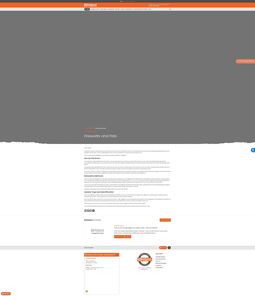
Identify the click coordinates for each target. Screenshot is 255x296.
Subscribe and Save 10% (129, 1)
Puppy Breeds (111, 9)
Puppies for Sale (95, 9)
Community (90, 131)
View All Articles (165, 220)
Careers (123, 9)
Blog (150, 9)
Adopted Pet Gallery (161, 263)
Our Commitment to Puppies (141, 9)
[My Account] (170, 9)
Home (85, 128)
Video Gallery (103, 9)
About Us (158, 261)
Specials (117, 9)
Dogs (93, 128)
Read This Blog (119, 236)
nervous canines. (133, 180)
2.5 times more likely (98, 203)
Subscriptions (129, 9)
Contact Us (159, 265)
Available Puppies (160, 257)
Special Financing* (161, 259)
